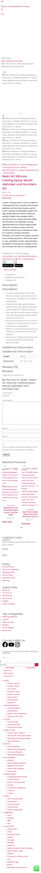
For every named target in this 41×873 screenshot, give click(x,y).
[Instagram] (17, 650)
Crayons (10, 796)
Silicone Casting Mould (24, 259)
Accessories (7, 256)
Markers (10, 766)
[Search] (36, 670)
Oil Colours (11, 694)
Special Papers (13, 746)
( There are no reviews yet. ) (14, 195)
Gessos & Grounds (15, 722)
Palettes (11, 851)
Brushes (7, 749)
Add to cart (8, 265)
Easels (6, 801)
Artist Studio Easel (15, 804)
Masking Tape (13, 867)
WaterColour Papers (16, 738)
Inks (8, 829)
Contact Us (8, 681)
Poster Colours (13, 700)
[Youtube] (11, 650)
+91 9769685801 (8, 556)
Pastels (10, 790)
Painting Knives (13, 840)
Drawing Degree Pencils (17, 782)
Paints (6, 686)
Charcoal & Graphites (16, 793)
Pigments (11, 708)
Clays (9, 837)
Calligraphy (8, 818)
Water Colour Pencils (16, 787)
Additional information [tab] (15, 277)
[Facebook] (5, 650)
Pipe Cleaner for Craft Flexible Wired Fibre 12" (30, 519)
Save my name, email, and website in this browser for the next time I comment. (19, 448)
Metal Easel (12, 807)
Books (9, 870)
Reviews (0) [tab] (11, 280)
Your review (7, 400)
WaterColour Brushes (16, 755)
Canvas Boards (13, 730)
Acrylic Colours (13, 689)
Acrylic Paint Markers (15, 774)
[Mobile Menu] (2, 1)
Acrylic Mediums (14, 713)
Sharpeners (12, 834)
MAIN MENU (9, 673)
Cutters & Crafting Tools (17, 862)
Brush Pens (11, 777)
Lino (8, 864)
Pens (9, 820)
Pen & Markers (9, 763)
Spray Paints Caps (15, 856)
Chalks (10, 798)
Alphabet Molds (24, 256)
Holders (10, 859)
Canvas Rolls (12, 727)
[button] (19, 533)
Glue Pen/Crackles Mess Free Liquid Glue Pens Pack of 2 (11, 514)
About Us (7, 676)
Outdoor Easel (13, 809)
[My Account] (2, 9)
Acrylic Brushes (13, 752)
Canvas (7, 724)
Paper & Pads (9, 735)
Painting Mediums (11, 711)
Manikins (10, 848)
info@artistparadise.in (11, 563)
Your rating (7, 393)
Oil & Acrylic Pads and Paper (19, 741)
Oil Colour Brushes (14, 757)
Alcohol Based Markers (16, 768)
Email (5, 436)
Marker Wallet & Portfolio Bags (20, 853)
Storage (10, 845)
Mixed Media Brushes (16, 760)
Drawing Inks (12, 705)
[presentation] (19, 113)
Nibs (9, 826)
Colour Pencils (13, 785)
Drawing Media (10, 779)
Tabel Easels (12, 812)
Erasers (10, 842)
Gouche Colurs (13, 697)
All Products (9, 679)
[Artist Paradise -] (15, 6)
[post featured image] (10, 487)
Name (5, 428)
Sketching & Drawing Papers (19, 744)
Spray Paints (12, 702)
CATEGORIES (30, 673)
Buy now (18, 265)
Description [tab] (10, 274)
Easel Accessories (14, 815)
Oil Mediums (12, 716)
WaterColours (13, 691)
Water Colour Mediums (17, 719)
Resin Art (10, 259)
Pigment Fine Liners (15, 771)
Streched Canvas (14, 733)
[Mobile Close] (0, 667)
